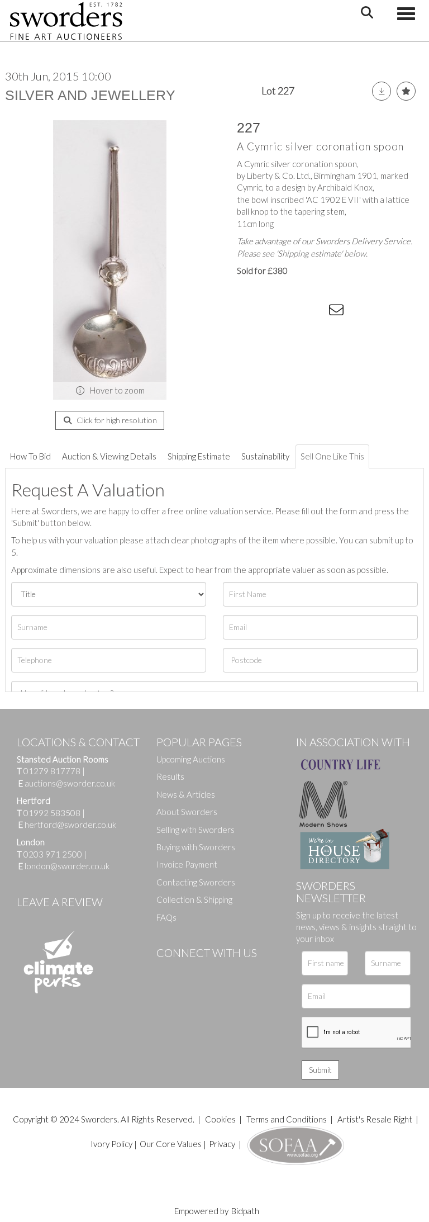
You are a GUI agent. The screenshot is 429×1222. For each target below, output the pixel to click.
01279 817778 (51, 771)
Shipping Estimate (199, 456)
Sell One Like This (332, 456)
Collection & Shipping (194, 899)
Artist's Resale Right (374, 1119)
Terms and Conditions (287, 1119)
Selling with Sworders (195, 830)
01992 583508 (51, 813)
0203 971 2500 (52, 854)
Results (170, 776)
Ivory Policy (111, 1144)
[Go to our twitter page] (190, 972)
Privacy (222, 1144)
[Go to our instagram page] (315, 312)
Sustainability (265, 456)
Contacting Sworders (195, 882)
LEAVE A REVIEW (60, 901)
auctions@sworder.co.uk (66, 783)
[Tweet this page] (270, 312)
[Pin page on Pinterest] (292, 312)
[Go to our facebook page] (167, 972)
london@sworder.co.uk (63, 866)
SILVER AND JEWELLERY (90, 95)
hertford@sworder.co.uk (70, 825)
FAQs (166, 917)
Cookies (220, 1119)
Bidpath (245, 1211)
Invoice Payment (186, 864)
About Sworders (186, 812)
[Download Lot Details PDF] (381, 91)
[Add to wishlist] (406, 91)
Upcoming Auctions (190, 759)
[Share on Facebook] (247, 312)
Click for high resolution (116, 420)
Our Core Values (171, 1144)
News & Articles (185, 794)
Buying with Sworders (195, 847)
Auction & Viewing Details (109, 456)
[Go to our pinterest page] (212, 972)
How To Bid (30, 456)
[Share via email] (338, 312)
